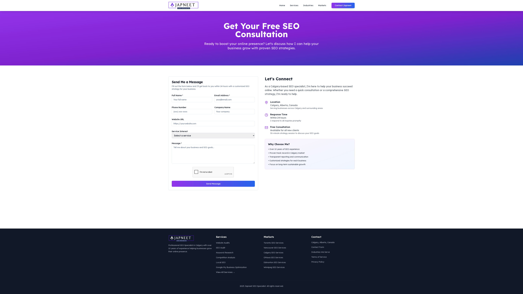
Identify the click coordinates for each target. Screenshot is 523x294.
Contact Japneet (343, 5)
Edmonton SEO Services (275, 262)
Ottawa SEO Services (273, 257)
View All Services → (225, 272)
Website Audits (223, 243)
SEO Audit (220, 247)
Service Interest (180, 131)
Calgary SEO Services (273, 252)
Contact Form (317, 247)
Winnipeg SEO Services (274, 267)
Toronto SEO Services (273, 243)
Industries (308, 5)
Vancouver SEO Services (275, 247)
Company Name (222, 107)
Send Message (213, 184)
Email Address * (222, 95)
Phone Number (179, 107)
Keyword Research (224, 252)
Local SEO (221, 262)
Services (294, 5)
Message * (177, 143)
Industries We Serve (320, 252)
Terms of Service (319, 257)
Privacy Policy (317, 262)
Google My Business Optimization (231, 267)
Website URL (178, 119)
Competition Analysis (225, 257)
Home (282, 5)
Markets (322, 5)
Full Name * (177, 95)
